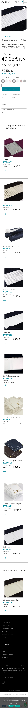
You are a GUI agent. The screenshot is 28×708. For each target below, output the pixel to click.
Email (3, 675)
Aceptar (11, 705)
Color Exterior (5, 77)
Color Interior (16, 77)
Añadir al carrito (9, 89)
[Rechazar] (25, 702)
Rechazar (17, 705)
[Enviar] (24, 677)
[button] (16, 3)
